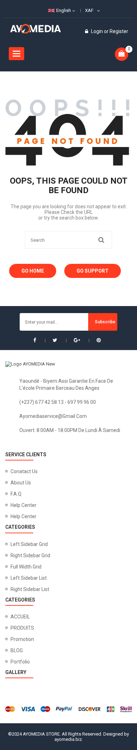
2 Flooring (15, 447)
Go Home (32, 271)
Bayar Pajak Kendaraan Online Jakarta (65, 447)
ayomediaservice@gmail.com (53, 416)
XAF (89, 10)
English (63, 10)
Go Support (93, 271)
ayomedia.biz (68, 739)
